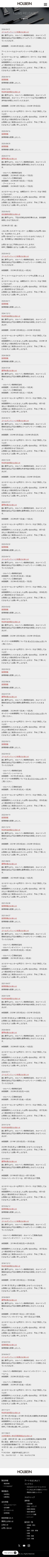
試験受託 (6, 1497)
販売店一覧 (28, 1522)
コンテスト (28, 1484)
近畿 (28, 1533)
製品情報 (4, 1481)
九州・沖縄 (30, 1538)
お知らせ (4, 1525)
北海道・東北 (31, 1525)
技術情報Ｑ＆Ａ (7, 1518)
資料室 (27, 1501)
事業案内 (4, 1491)
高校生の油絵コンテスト (34, 1492)
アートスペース (9, 1510)
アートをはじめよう (32, 1481)
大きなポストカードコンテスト (36, 1487)
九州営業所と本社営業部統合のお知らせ (16, 1436)
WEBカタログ (8, 1486)
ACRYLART (30, 1517)
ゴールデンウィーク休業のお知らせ (15, 32)
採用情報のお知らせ (9, 906)
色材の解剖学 (31, 1512)
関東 (28, 1528)
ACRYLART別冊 (31, 1514)
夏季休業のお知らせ (9, 159)
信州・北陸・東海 (32, 1530)
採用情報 (4, 80)
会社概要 (6, 1507)
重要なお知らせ (7, 1521)
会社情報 (4, 1502)
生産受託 (6, 1494)
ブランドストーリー (10, 1505)
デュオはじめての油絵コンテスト (37, 1489)
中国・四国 (30, 1536)
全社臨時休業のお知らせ (10, 214)
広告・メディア (32, 1506)
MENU (45, 4)
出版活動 (29, 1503)
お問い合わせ (6, 1528)
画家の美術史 (31, 1509)
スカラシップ (29, 1497)
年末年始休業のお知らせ (10, 92)
